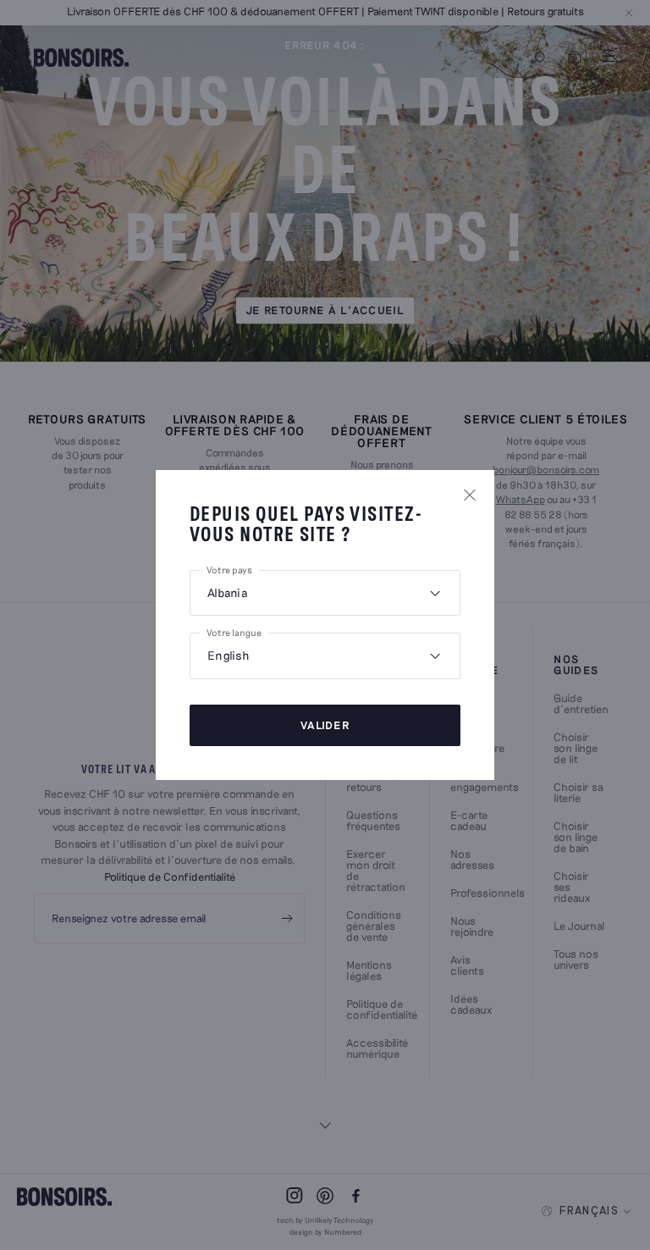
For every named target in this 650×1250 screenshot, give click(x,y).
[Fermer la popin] (469, 494)
